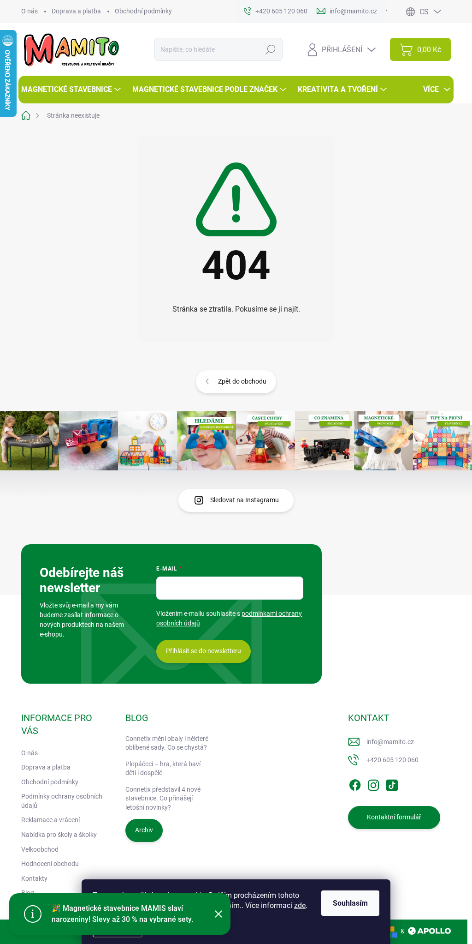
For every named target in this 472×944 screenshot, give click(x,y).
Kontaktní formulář (394, 817)
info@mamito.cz (390, 742)
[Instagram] (373, 783)
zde (300, 905)
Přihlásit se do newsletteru (203, 651)
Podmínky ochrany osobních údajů (61, 801)
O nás (29, 11)
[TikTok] (392, 783)
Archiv (144, 830)
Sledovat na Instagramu (244, 500)
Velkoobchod (40, 849)
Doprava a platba (76, 11)
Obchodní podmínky (143, 11)
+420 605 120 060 (392, 760)
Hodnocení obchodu (50, 863)
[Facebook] (355, 783)
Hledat (270, 49)
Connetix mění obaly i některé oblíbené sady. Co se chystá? (166, 743)
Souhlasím (350, 903)
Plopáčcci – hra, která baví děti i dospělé (163, 768)
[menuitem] (72, 89)
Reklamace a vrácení (50, 820)
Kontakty (34, 878)
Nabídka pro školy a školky (59, 834)
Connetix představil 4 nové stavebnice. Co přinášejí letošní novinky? (163, 798)
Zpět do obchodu (242, 381)
